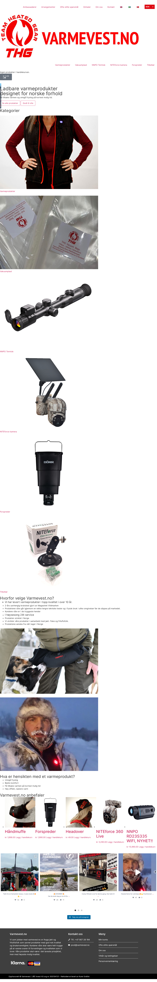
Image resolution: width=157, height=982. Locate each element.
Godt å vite (28, 103)
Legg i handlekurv (24, 837)
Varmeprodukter (62, 65)
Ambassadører (29, 7)
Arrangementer (48, 7)
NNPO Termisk (98, 65)
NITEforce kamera (118, 65)
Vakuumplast (81, 65)
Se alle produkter (10, 103)
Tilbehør (151, 65)
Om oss (99, 7)
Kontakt (111, 7)
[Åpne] (20, 872)
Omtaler (87, 7)
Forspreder (137, 65)
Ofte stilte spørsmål (69, 7)
